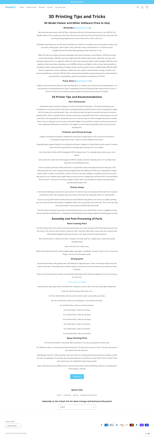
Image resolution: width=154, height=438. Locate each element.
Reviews (76, 395)
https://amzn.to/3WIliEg (77, 282)
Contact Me (67, 395)
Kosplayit (12, 433)
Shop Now (77, 377)
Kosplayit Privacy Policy (89, 395)
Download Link (82, 27)
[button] (137, 7)
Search (59, 395)
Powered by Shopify (21, 433)
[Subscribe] (93, 407)
